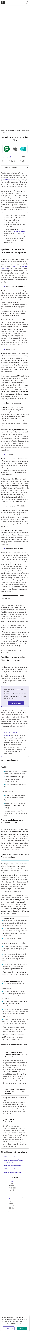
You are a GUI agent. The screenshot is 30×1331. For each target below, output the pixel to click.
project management (18, 231)
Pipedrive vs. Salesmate (13, 1166)
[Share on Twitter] (19, 161)
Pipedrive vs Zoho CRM (13, 1172)
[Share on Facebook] (15, 161)
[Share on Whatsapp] (23, 161)
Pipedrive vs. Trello (11, 1157)
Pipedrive (19, 130)
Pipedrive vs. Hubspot (12, 1169)
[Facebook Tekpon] (13, 1190)
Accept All (22, 1328)
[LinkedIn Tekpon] (11, 1190)
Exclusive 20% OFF (16, 703)
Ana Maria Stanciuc (9, 157)
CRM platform (9, 180)
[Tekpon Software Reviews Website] (3, 2)
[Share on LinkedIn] (12, 161)
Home (2, 130)
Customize (8, 1328)
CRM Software (10, 130)
